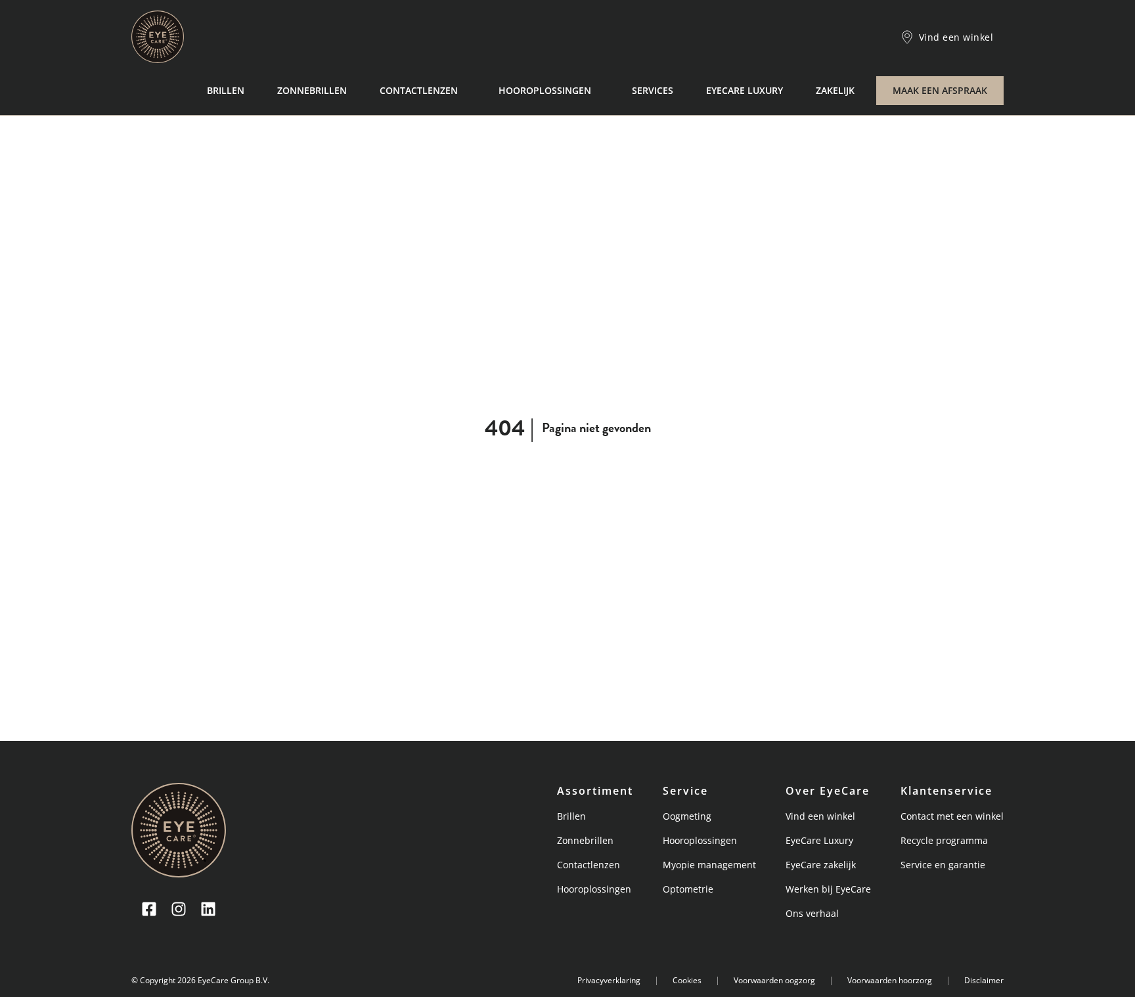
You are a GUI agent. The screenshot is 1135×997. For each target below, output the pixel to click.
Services (652, 90)
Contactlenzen (419, 90)
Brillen (225, 90)
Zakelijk (835, 90)
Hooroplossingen (545, 90)
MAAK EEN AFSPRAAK (940, 90)
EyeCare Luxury (744, 90)
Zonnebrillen (312, 90)
